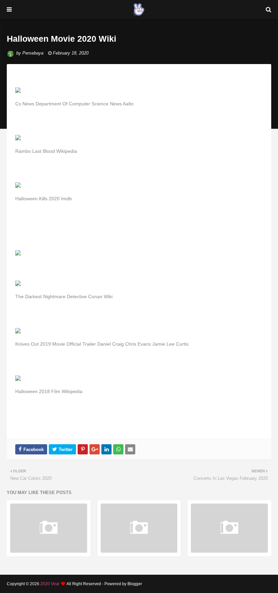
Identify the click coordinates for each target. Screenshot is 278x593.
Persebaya (32, 53)
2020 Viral (49, 583)
